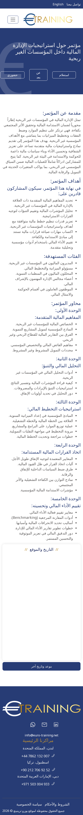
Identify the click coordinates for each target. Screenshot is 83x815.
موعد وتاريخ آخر (41, 666)
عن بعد (38, 74)
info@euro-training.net (41, 735)
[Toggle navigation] (13, 19)
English (58, 4)
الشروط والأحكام (57, 804)
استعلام (64, 75)
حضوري (12, 75)
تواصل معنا (74, 4)
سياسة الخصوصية (29, 804)
